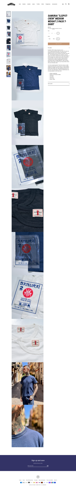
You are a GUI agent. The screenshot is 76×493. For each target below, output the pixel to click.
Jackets (28, 4)
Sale (20, 4)
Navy (58, 38)
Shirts (42, 4)
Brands (24, 4)
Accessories (54, 4)
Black (50, 38)
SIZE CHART (50, 83)
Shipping (53, 28)
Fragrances (48, 4)
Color (49, 36)
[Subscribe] (47, 466)
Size (48, 30)
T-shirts (38, 4)
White (54, 38)
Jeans (33, 4)
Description (50, 47)
